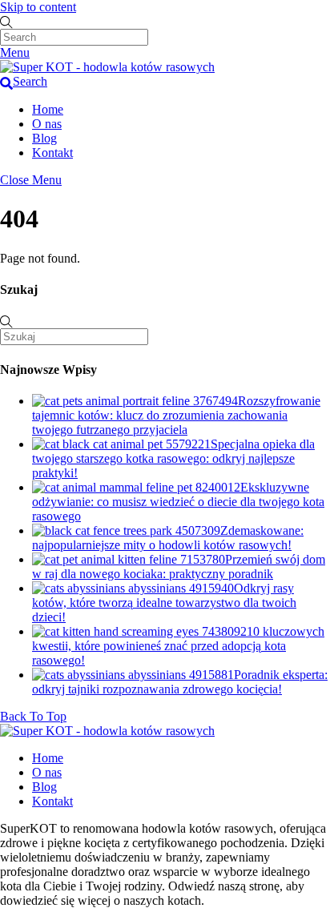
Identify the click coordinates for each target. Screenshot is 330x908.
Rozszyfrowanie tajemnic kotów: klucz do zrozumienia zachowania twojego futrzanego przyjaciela (176, 415)
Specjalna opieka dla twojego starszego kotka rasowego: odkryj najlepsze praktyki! (173, 458)
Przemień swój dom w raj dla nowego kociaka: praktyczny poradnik (178, 566)
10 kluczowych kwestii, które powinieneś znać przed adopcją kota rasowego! (178, 646)
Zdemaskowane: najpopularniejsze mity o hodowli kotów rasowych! (168, 538)
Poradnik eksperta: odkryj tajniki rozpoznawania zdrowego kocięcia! (180, 682)
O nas (47, 124)
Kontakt (52, 152)
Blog (44, 138)
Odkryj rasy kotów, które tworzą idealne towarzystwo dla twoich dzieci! (164, 602)
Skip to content (38, 7)
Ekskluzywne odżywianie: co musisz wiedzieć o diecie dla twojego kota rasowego (178, 501)
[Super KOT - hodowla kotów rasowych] (107, 67)
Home (47, 109)
